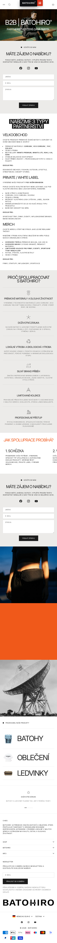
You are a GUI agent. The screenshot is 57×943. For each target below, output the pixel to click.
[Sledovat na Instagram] (28, 68)
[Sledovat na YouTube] (36, 68)
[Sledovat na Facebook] (20, 68)
